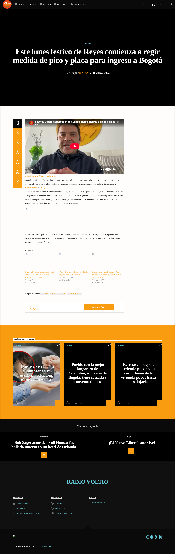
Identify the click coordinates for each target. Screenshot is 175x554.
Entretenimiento (27, 4)
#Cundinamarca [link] (31, 176)
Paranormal (81, 4)
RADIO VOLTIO (87, 482)
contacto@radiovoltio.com (64, 513)
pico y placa (74, 294)
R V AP (16, 402)
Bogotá (44, 188)
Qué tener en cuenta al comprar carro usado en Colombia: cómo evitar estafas (37, 373)
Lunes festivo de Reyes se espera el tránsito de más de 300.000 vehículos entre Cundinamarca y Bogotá (40, 274)
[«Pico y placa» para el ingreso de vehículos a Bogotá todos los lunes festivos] (74, 262)
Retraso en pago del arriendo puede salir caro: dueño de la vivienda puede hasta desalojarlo (138, 373)
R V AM (84, 73)
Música (47, 4)
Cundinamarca (31, 188)
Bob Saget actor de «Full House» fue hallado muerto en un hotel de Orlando (43, 444)
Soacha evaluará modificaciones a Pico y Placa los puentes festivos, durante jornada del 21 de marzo (106, 274)
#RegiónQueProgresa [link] (47, 176)
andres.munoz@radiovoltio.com (28, 513)
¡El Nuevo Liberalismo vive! (132, 442)
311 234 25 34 (60, 509)
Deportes (62, 4)
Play (143, 4)
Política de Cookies (98, 503)
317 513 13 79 (22, 509)
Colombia (87, 43)
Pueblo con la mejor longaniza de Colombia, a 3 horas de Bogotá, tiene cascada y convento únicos (87, 373)
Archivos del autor (99, 307)
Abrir (159, 4)
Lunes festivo (58, 294)
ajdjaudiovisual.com (43, 546)
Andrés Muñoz (22, 504)
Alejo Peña (59, 504)
